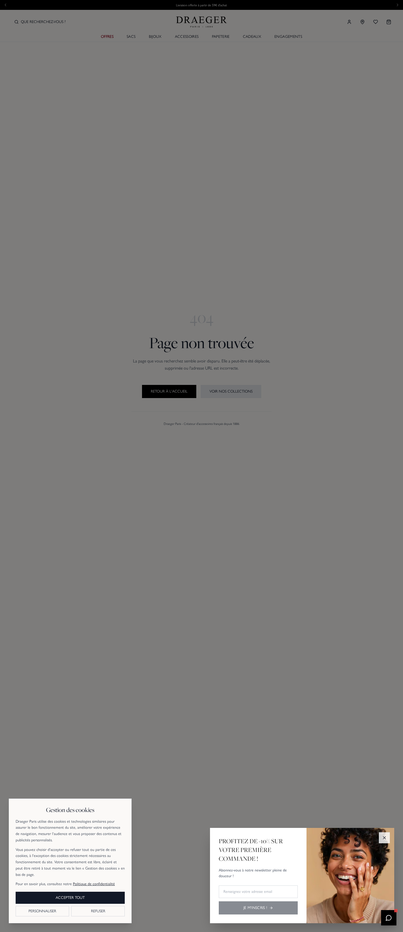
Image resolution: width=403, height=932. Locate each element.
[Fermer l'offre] (384, 837)
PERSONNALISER (42, 911)
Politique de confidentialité (94, 884)
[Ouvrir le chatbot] (388, 917)
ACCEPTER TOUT (70, 897)
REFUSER (98, 911)
